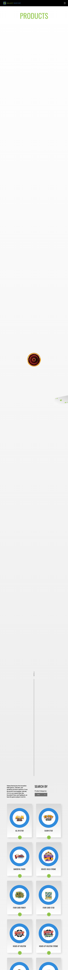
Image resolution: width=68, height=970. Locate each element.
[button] (41, 794)
